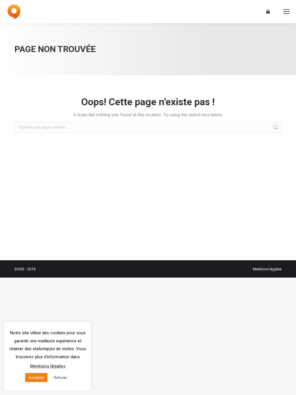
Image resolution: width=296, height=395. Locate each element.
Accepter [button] (36, 377)
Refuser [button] (60, 377)
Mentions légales (267, 269)
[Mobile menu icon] (286, 11)
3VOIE (19, 269)
